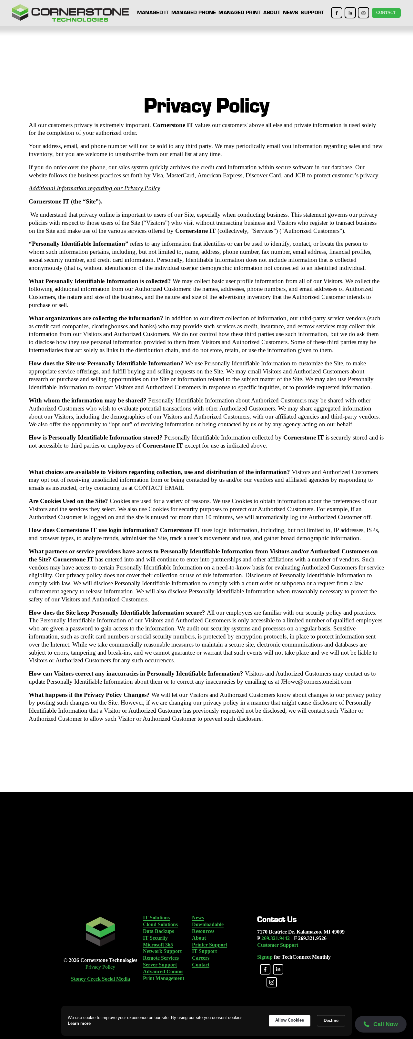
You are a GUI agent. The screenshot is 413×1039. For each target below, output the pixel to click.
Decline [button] (331, 1020)
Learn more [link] (79, 1023)
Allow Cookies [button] (289, 1020)
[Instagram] (363, 12)
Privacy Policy (100, 967)
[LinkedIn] (350, 12)
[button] (381, 1024)
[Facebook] (336, 12)
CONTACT (386, 12)
